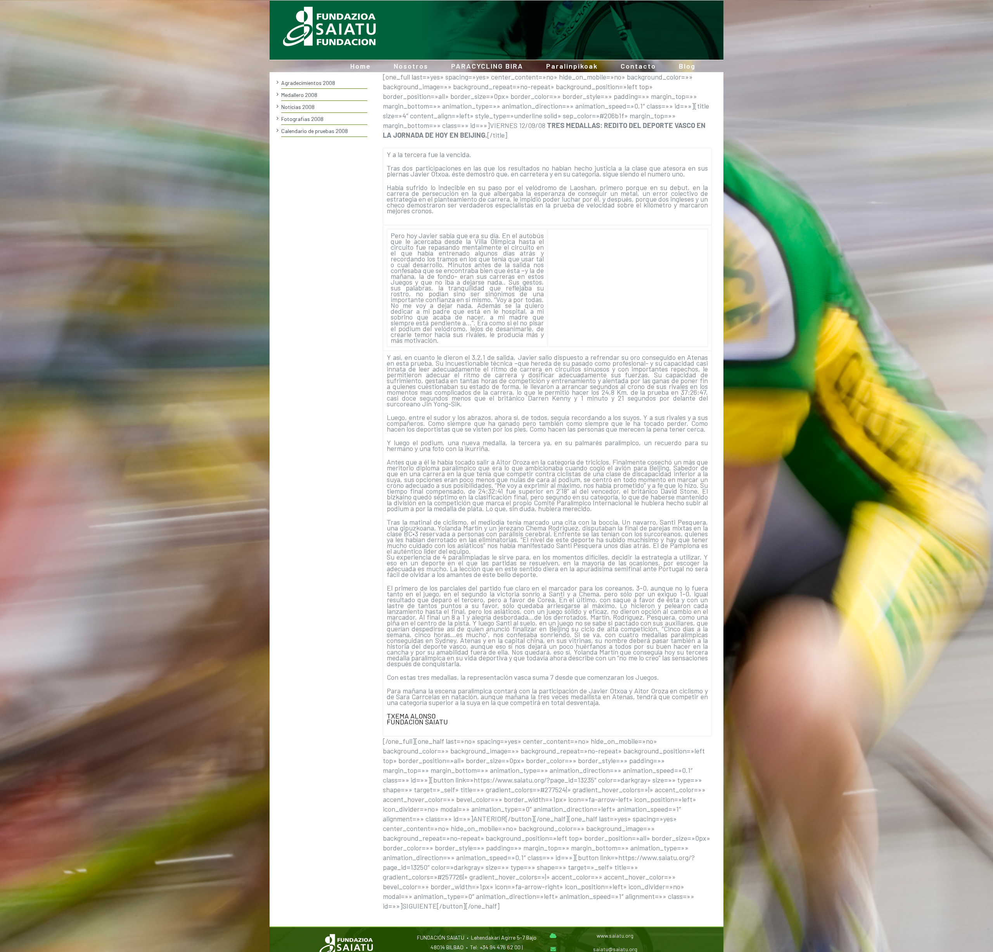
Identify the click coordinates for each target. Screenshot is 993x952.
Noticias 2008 (298, 107)
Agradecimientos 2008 (308, 82)
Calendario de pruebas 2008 (314, 131)
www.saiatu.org (615, 935)
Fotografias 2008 (302, 119)
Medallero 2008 (299, 95)
